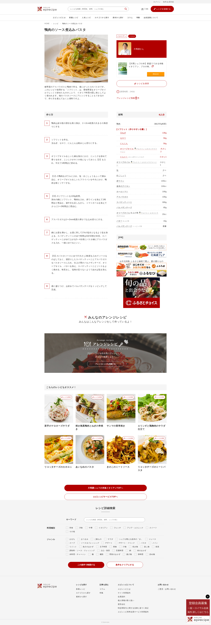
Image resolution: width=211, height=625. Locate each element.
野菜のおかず (115, 554)
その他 (72, 531)
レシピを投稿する (163, 9)
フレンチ (117, 528)
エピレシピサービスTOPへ (105, 497)
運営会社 (121, 604)
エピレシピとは (59, 17)
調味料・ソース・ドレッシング (82, 550)
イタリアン (103, 528)
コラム (130, 17)
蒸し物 (146, 547)
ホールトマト (122, 192)
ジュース (152, 539)
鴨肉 (118, 124)
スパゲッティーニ (124, 202)
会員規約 (121, 597)
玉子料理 (103, 547)
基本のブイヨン (123, 186)
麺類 (101, 554)
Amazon (156, 74)
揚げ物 (129, 554)
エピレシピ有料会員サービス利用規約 (133, 612)
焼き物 (135, 547)
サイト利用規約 (124, 593)
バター (119, 221)
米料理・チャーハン (77, 554)
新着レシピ (73, 17)
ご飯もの (98, 539)
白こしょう (121, 175)
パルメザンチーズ (124, 207)
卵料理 (140, 554)
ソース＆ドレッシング (90, 543)
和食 (71, 528)
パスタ (143, 543)
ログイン (157, 2)
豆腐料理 (119, 550)
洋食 (81, 528)
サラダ (110, 539)
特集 (138, 17)
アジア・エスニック (135, 528)
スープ (72, 543)
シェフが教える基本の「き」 (131, 539)
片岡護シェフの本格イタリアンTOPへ (105, 488)
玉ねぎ (123, 133)
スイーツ (153, 528)
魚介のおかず (88, 547)
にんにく (124, 157)
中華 (91, 528)
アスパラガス (122, 197)
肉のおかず (141, 550)
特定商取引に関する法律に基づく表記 (133, 608)
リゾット (73, 547)
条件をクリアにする (125, 565)
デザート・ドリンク (127, 543)
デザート (108, 543)
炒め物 (152, 554)
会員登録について (151, 17)
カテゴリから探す (102, 17)
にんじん (124, 143)
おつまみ (84, 539)
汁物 (125, 547)
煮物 (115, 547)
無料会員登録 (168, 2)
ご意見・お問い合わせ (167, 589)
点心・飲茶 (105, 550)
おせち (72, 539)
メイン (155, 543)
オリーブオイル (127, 149)
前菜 (157, 547)
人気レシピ (86, 17)
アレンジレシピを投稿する (105, 364)
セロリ (123, 138)
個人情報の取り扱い (126, 600)
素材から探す (118, 17)
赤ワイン (120, 181)
